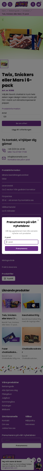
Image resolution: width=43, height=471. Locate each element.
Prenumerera (21, 248)
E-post (8, 237)
